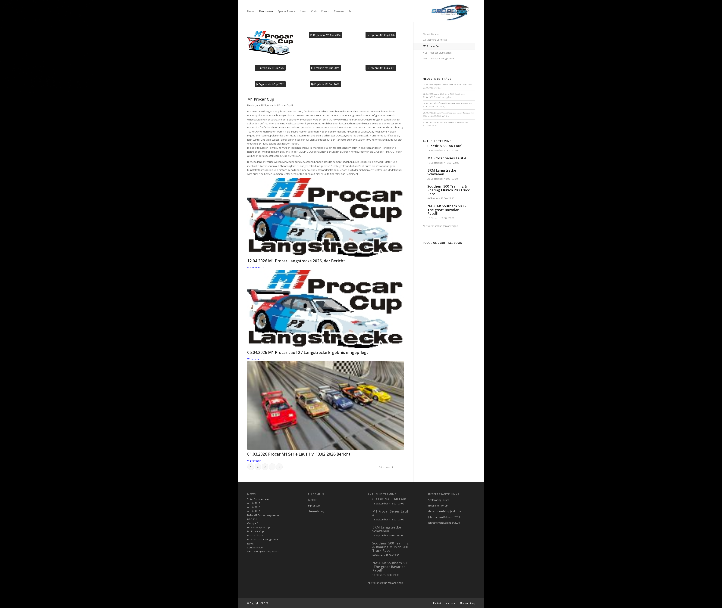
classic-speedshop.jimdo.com (445, 511)
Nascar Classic (255, 535)
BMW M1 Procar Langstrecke (263, 515)
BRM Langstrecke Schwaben (441, 172)
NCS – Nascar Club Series (437, 52)
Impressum (314, 505)
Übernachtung (316, 511)
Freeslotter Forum (438, 505)
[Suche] (350, 11)
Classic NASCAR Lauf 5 (445, 146)
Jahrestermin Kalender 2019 (444, 517)
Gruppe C (252, 523)
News (250, 543)
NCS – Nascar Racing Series (262, 539)
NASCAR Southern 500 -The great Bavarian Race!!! (446, 210)
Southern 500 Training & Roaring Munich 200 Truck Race (448, 190)
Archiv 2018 (253, 511)
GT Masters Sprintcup (435, 39)
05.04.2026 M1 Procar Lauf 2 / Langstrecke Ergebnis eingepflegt (307, 352)
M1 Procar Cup (431, 46)
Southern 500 (254, 547)
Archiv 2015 (253, 503)
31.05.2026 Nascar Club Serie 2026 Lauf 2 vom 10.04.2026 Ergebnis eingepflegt (444, 95)
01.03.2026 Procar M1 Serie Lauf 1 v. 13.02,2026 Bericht (298, 454)
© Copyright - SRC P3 (257, 603)
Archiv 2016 (253, 507)
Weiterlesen (254, 267)
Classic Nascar (431, 34)
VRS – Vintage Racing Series (438, 58)
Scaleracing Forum (438, 500)
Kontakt (312, 500)
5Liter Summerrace (258, 499)
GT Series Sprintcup (258, 527)
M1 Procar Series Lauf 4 (446, 158)
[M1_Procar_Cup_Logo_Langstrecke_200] (325, 217)
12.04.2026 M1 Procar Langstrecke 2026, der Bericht (296, 260)
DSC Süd (252, 519)
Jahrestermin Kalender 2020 (444, 522)
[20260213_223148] (325, 405)
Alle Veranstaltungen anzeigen (440, 226)
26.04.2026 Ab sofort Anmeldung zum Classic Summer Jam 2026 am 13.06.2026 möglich (448, 114)
